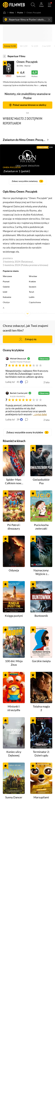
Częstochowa (35, 302)
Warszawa (7, 276)
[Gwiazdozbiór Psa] (41, 460)
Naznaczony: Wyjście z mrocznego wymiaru (41, 572)
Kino (12, 12)
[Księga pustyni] (14, 596)
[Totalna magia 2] (41, 687)
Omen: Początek (27, 62)
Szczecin (32, 286)
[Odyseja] (14, 551)
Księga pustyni (14, 615)
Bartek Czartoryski (19, 393)
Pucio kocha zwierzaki (41, 526)
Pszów (20, 12)
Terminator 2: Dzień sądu (41, 753)
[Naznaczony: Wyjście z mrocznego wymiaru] (41, 551)
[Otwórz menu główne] (49, 5)
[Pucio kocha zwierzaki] (41, 506)
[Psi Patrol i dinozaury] (14, 506)
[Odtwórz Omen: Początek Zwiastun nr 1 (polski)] (8, 69)
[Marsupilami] (41, 778)
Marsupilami (41, 797)
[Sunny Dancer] (14, 778)
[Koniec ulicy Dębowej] (14, 733)
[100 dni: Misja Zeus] (14, 642)
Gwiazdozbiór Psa (41, 481)
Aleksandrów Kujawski (13, 313)
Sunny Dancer (13, 797)
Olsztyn (6, 302)
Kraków (32, 281)
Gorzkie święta (41, 661)
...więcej (43, 85)
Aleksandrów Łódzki (38, 313)
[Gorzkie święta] (41, 642)
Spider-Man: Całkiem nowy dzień (14, 481)
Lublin (31, 297)
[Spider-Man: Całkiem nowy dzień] (14, 460)
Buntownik (41, 615)
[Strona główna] (4, 12)
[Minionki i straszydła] (14, 687)
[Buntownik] (41, 596)
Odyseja (14, 570)
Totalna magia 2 (41, 708)
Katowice (7, 297)
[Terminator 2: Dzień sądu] (41, 733)
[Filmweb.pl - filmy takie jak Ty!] (14, 5)
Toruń (31, 292)
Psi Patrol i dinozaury (13, 526)
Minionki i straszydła (13, 708)
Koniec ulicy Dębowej (13, 753)
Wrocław (33, 276)
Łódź (5, 292)
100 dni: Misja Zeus (14, 662)
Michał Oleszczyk (18, 358)
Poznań (6, 281)
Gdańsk (6, 286)
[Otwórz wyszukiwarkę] (33, 5)
